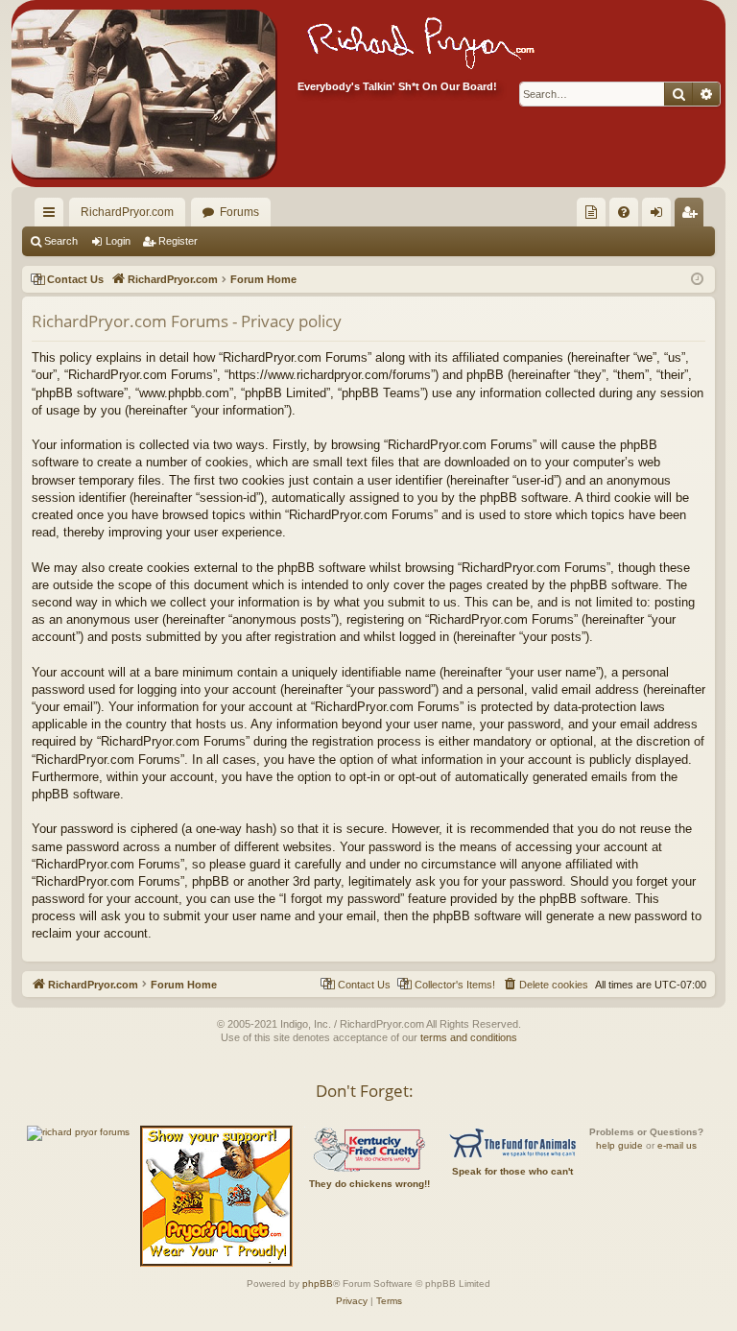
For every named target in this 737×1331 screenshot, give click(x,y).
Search (61, 241)
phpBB (317, 1283)
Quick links (52, 215)
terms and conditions (468, 1037)
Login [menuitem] (660, 215)
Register (178, 241)
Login (118, 241)
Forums (239, 212)
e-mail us (677, 1145)
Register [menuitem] (692, 215)
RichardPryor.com (127, 212)
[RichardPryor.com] (143, 93)
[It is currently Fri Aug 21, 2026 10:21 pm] (697, 280)
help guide (619, 1145)
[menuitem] (591, 212)
